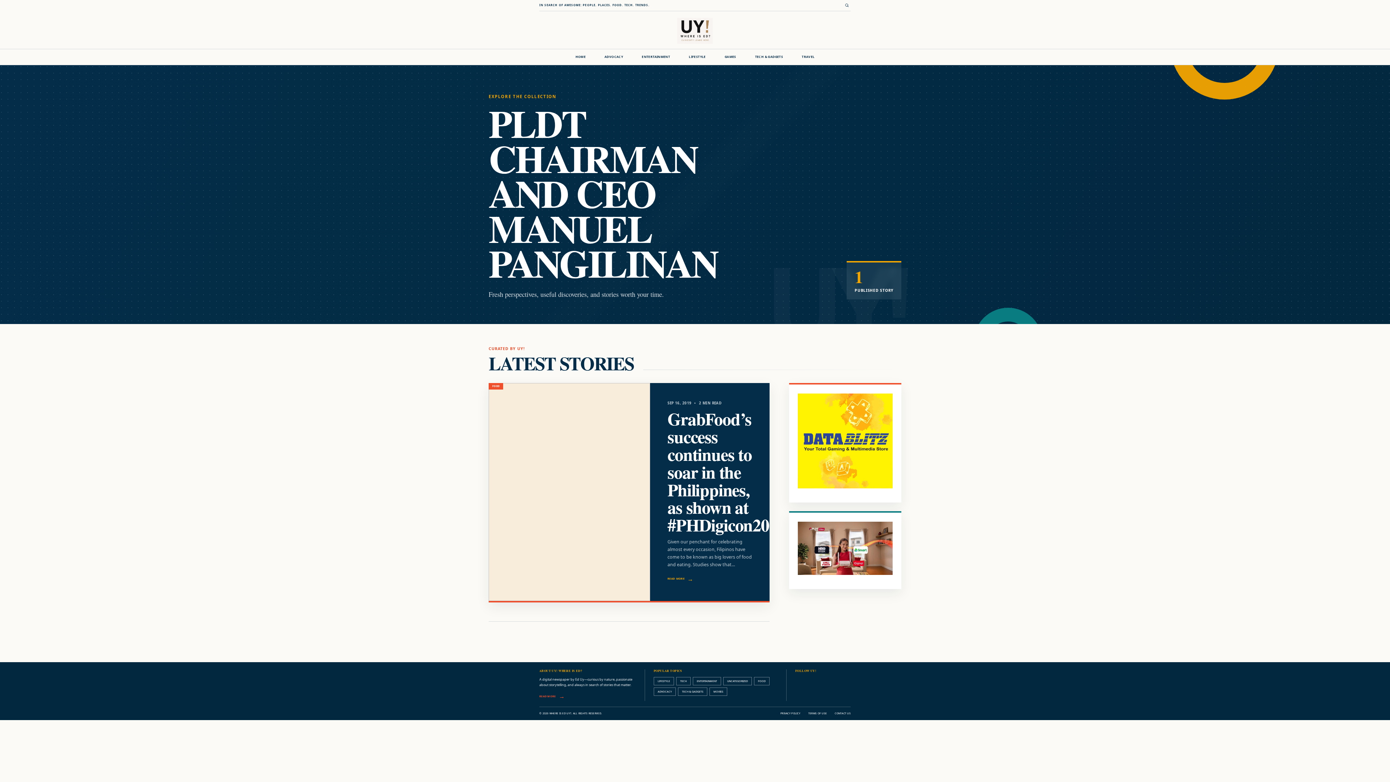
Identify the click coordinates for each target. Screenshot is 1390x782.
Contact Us (843, 713)
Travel (808, 57)
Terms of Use (817, 713)
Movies (718, 691)
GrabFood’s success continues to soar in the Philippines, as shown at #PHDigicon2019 (726, 472)
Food (762, 681)
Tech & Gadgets (769, 57)
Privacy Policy (790, 713)
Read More (676, 578)
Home (581, 57)
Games (730, 57)
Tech (683, 681)
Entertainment (656, 57)
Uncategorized (737, 681)
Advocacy (614, 57)
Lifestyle (697, 57)
